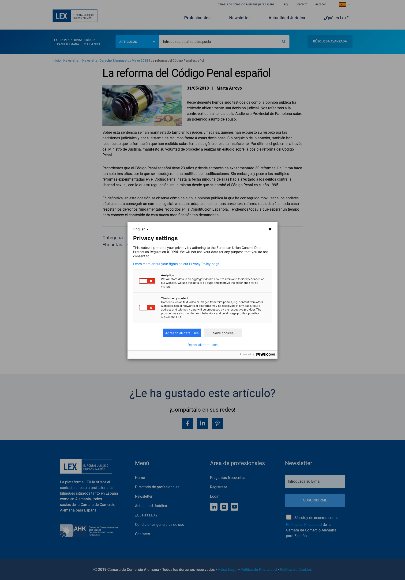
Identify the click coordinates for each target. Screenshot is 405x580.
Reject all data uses (203, 345)
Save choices (223, 333)
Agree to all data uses (182, 333)
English (139, 229)
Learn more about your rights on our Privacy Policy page (176, 264)
